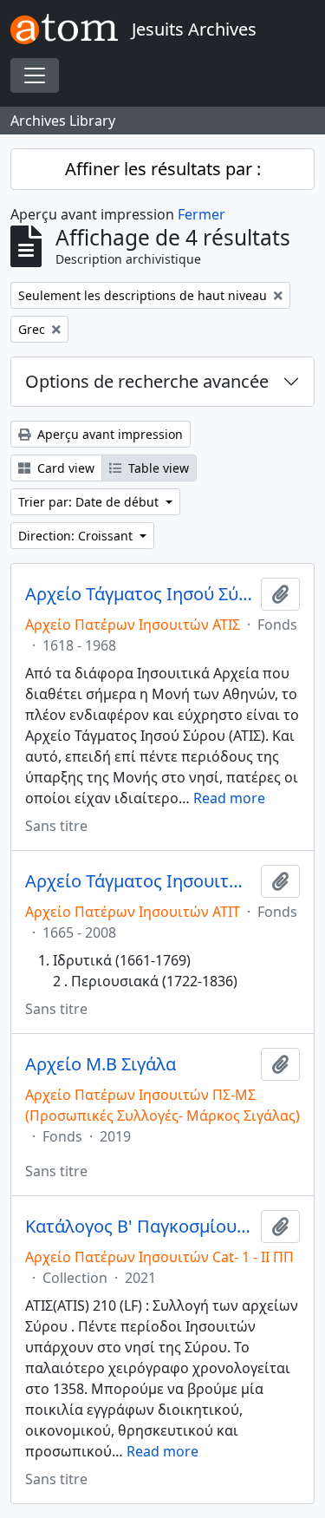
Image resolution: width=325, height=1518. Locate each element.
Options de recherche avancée (147, 381)
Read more (229, 798)
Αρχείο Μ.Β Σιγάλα (100, 1064)
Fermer (201, 214)
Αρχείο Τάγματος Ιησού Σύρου (139, 594)
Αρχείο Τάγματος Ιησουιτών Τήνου (139, 881)
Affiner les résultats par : (163, 168)
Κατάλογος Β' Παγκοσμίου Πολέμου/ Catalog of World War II (139, 1226)
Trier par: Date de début (90, 502)
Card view (64, 468)
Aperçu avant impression (108, 434)
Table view (157, 468)
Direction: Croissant (77, 535)
